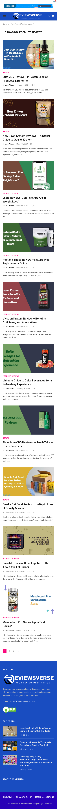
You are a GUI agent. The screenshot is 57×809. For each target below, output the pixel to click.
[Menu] (4, 16)
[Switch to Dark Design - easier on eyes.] (48, 16)
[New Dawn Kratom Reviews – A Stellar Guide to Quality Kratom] (28, 113)
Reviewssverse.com (28, 804)
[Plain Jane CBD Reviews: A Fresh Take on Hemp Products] (28, 419)
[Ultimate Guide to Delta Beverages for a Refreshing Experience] (28, 358)
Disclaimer (8, 797)
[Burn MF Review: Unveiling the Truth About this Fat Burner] (28, 540)
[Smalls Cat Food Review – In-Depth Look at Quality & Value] (28, 481)
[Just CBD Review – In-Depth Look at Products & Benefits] (28, 54)
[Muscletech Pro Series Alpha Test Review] (28, 599)
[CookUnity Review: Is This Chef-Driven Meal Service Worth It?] (10, 746)
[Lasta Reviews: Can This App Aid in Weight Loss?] (28, 175)
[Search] (53, 16)
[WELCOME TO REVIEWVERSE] (27, 16)
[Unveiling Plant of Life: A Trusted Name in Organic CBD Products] (10, 731)
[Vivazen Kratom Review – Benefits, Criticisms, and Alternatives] (28, 296)
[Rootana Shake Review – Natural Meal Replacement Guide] (28, 237)
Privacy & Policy (24, 797)
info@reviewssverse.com (24, 701)
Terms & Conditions (44, 797)
